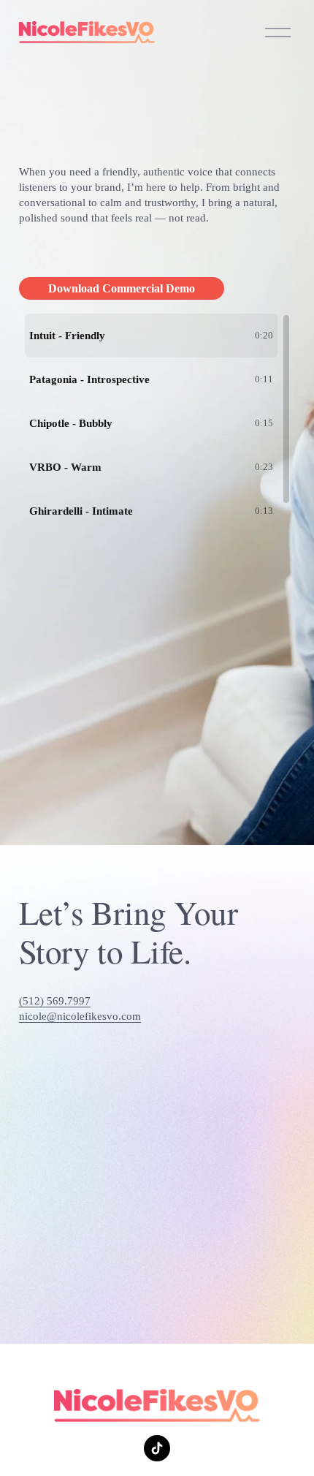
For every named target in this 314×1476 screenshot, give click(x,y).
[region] (157, 416)
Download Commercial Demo (121, 288)
